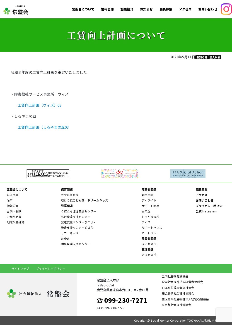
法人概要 (13, 195)
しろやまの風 (150, 216)
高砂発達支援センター (75, 216)
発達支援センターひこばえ (78, 222)
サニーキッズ (70, 233)
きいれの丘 (149, 244)
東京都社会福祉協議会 (176, 305)
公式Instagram (206, 211)
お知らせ (146, 9)
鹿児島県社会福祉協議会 (178, 293)
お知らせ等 (14, 216)
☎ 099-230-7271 (122, 300)
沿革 (10, 200)
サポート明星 (150, 206)
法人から (214, 57)
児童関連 (67, 206)
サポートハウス (152, 227)
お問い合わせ (207, 9)
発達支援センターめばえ (77, 227)
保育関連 (67, 189)
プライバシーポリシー (210, 206)
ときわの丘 (149, 255)
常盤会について (83, 9)
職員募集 (166, 9)
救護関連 (147, 249)
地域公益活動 (15, 222)
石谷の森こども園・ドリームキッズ (84, 200)
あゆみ (65, 238)
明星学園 (147, 195)
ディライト (149, 200)
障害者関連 (149, 189)
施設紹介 (127, 9)
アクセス (185, 9)
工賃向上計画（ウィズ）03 (40, 105)
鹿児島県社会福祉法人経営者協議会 (185, 299)
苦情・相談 (14, 211)
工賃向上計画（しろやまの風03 (43, 127)
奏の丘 (146, 211)
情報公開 (107, 9)
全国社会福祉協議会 (175, 276)
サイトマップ (20, 268)
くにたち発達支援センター (78, 211)
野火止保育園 (70, 195)
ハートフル (149, 233)
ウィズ (146, 222)
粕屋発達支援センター (75, 244)
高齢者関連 (149, 238)
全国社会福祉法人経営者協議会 (182, 282)
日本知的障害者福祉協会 (178, 288)
